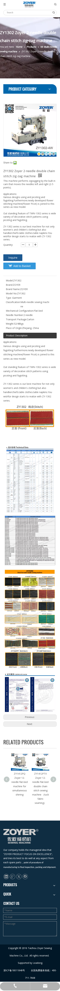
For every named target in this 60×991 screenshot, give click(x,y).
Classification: (13, 302)
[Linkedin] (6, 876)
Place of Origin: (14, 328)
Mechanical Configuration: (20, 310)
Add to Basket (22, 266)
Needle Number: (15, 315)
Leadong (37, 962)
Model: (9, 280)
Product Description (17, 335)
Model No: (11, 293)
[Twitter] (19, 876)
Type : (9, 297)
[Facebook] (25, 876)
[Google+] (12, 876)
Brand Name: (13, 289)
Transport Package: (16, 319)
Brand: (9, 284)
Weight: (10, 323)
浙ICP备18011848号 (14, 970)
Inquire (12, 257)
